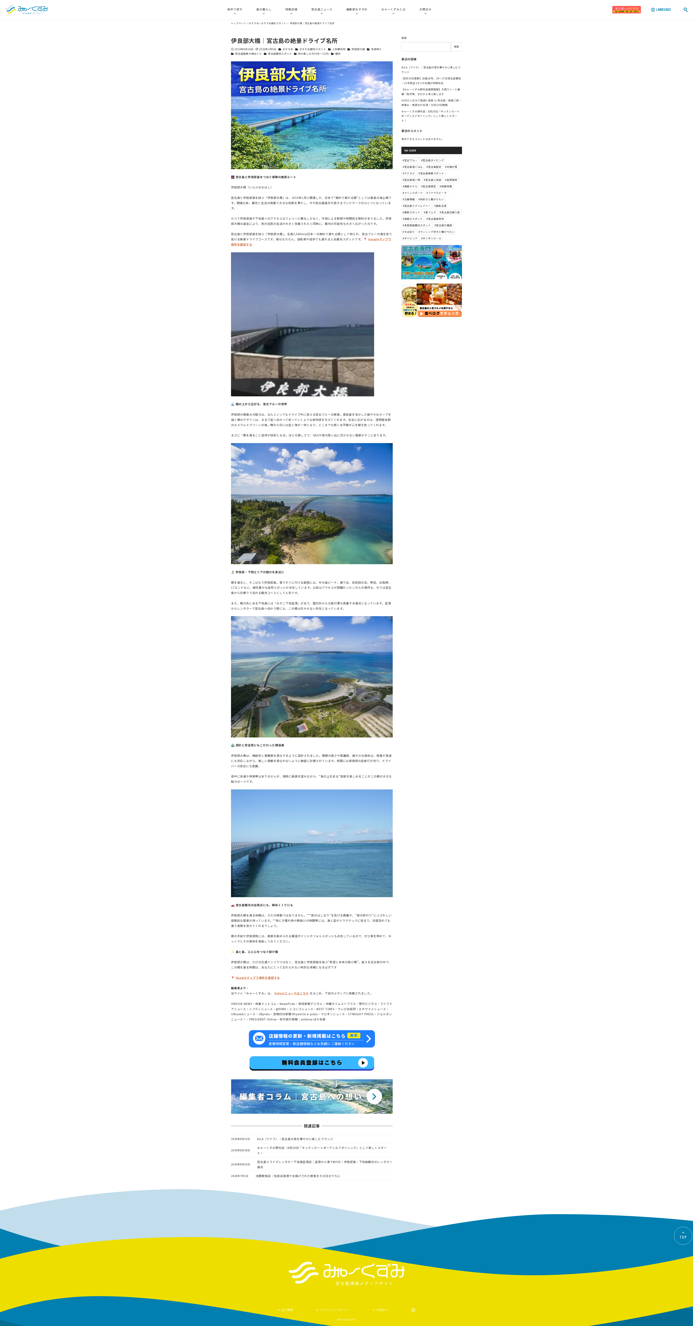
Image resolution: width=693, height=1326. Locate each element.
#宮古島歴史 (433, 167)
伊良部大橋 (358, 49)
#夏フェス (430, 212)
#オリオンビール (431, 238)
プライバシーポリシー (334, 1310)
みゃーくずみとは (393, 10)
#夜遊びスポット (413, 219)
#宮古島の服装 (443, 225)
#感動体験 (446, 186)
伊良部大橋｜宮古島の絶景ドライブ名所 (312, 23)
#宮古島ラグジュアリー (417, 206)
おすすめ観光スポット (273, 23)
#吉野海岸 (451, 180)
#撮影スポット (411, 212)
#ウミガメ (409, 173)
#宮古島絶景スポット (431, 173)
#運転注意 (440, 206)
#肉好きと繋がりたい (431, 199)
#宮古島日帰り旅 (450, 212)
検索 (404, 38)
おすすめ (254, 23)
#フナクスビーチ (436, 193)
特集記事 (291, 10)
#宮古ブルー (410, 160)
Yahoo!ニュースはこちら (291, 993)
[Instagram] (413, 1310)
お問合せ (425, 10)
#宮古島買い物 (411, 180)
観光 (338, 53)
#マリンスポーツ (413, 193)
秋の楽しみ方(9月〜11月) (313, 53)
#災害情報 (409, 199)
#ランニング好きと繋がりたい (437, 232)
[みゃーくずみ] (26, 9)
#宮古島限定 (428, 186)
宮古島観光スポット (280, 53)
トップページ (239, 23)
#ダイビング (410, 238)
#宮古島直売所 (435, 219)
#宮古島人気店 (432, 180)
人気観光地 (339, 49)
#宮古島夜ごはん (413, 167)
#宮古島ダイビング (432, 160)
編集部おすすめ (357, 10)
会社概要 (287, 1310)
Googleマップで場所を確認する (258, 978)
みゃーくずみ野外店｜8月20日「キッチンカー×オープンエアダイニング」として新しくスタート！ (430, 116)
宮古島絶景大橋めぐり (248, 53)
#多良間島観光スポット (417, 225)
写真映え (376, 49)
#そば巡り (409, 232)
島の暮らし (263, 10)
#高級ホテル (410, 186)
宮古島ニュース (321, 10)
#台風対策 (451, 167)
